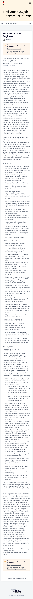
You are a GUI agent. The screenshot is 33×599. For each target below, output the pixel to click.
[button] (30, 3)
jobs (2, 23)
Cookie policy (20, 595)
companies (8, 23)
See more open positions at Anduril (16, 578)
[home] (3, 3)
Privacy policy (12, 595)
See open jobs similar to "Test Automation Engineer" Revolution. (16, 52)
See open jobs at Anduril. (14, 49)
